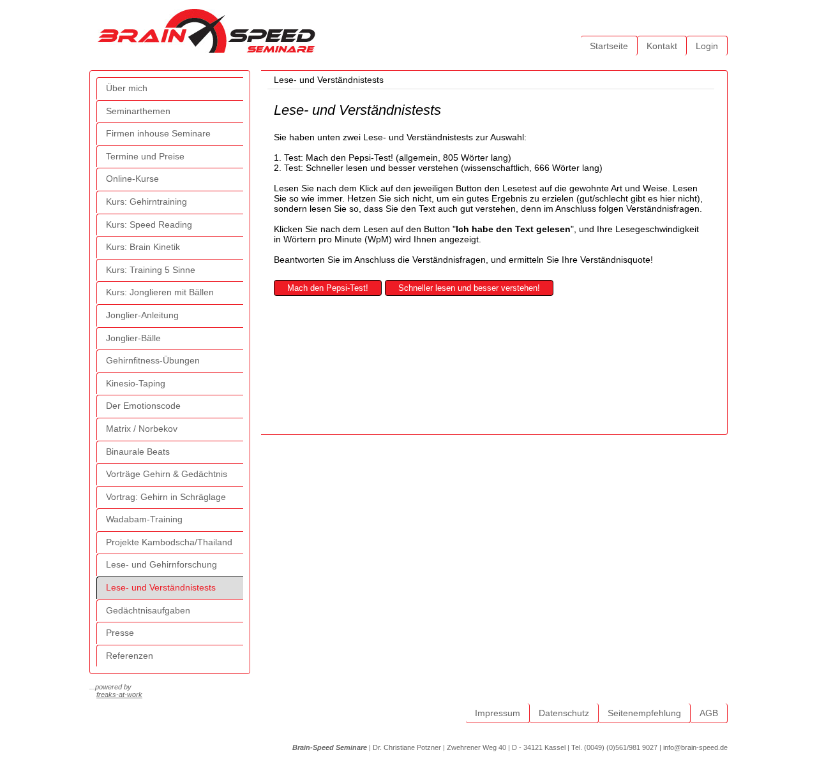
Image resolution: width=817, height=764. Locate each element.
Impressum (497, 713)
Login (707, 46)
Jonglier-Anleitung (142, 315)
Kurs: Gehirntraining (146, 201)
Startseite (609, 46)
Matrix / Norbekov (141, 428)
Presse (120, 633)
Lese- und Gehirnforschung (161, 564)
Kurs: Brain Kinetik (143, 247)
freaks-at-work (119, 694)
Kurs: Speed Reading (149, 224)
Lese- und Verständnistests (161, 587)
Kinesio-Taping (135, 383)
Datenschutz (564, 713)
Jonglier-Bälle (133, 338)
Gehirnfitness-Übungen (153, 360)
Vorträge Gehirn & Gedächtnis (166, 474)
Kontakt (662, 46)
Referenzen (129, 655)
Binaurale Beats (138, 451)
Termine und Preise (145, 156)
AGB (709, 713)
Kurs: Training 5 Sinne (150, 270)
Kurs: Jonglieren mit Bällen (160, 292)
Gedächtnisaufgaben (148, 610)
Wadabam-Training (144, 519)
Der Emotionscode (143, 405)
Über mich (126, 88)
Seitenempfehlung (644, 713)
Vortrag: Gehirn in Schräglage (166, 497)
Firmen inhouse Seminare (158, 133)
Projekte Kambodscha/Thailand (169, 542)
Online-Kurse (132, 178)
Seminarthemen (138, 111)
